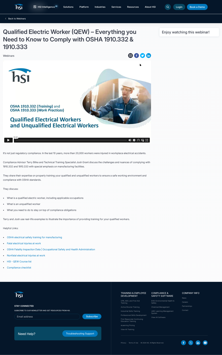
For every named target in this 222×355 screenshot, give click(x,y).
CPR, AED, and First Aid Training (130, 302)
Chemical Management (160, 307)
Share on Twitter (142, 55)
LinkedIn (198, 342)
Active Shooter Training (130, 307)
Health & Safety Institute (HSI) (19, 7)
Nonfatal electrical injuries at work (26, 255)
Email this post (130, 55)
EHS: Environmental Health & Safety (162, 302)
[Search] (168, 7)
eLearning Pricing (128, 325)
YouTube (205, 342)
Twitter (190, 342)
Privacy (123, 342)
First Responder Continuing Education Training (132, 320)
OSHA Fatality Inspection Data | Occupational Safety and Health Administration (51, 249)
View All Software (158, 317)
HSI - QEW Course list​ (19, 261)
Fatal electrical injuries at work (24, 243)
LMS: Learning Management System (162, 312)
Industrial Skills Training (130, 311)
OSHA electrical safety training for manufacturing (34, 237)
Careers (185, 302)
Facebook (183, 342)
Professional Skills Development (133, 315)
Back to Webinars (17, 19)
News (184, 298)
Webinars (8, 56)
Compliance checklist (19, 267)
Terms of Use (133, 342)
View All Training (127, 329)
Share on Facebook (136, 55)
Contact (185, 310)
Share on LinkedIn (148, 55)
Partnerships (187, 306)
